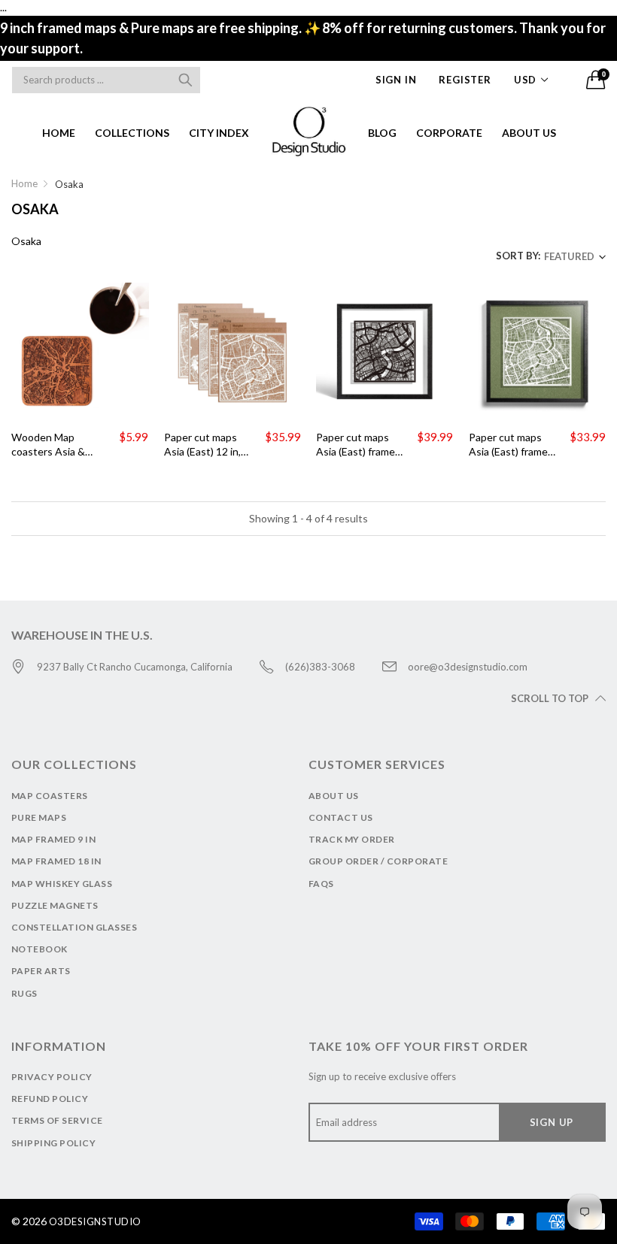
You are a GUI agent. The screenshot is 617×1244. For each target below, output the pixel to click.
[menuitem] (58, 132)
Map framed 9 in (53, 839)
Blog (382, 132)
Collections (132, 132)
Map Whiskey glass (61, 883)
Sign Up (552, 1122)
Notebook (39, 949)
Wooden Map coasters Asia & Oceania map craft (54, 445)
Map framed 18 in (56, 861)
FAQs (321, 883)
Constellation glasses (74, 927)
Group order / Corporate (378, 861)
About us (529, 132)
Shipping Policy (53, 1143)
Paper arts (41, 970)
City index (219, 132)
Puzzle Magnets (55, 905)
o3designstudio (95, 1221)
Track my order (351, 839)
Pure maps (38, 817)
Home (58, 132)
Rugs (24, 993)
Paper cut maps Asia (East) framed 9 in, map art (358, 445)
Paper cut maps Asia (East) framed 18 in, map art (511, 445)
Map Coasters (49, 795)
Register (465, 80)
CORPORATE (449, 132)
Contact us (340, 817)
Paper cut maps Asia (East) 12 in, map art (202, 445)
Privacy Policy (52, 1076)
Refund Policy (49, 1098)
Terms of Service (57, 1120)
